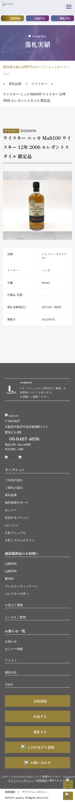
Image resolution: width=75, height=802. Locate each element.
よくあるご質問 (15, 617)
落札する (65, 18)
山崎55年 (11, 571)
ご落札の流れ (14, 487)
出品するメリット (17, 517)
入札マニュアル (15, 532)
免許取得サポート (17, 502)
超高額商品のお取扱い (22, 553)
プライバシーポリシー (21, 780)
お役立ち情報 (14, 605)
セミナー (11, 510)
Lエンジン (11, 525)
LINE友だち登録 (41, 747)
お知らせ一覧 (15, 630)
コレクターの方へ (17, 593)
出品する (40, 18)
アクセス (11, 660)
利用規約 (41, 780)
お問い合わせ (40, 762)
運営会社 (11, 672)
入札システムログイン (20, 540)
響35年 (9, 578)
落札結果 (11, 495)
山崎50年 (11, 563)
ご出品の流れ (14, 480)
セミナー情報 (14, 649)
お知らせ (11, 641)
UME (9, 684)
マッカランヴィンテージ (21, 586)
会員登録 (15, 18)
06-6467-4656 (24, 439)
